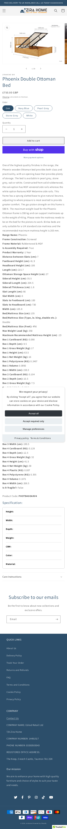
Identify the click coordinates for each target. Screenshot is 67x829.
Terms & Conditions (40, 438)
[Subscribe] (56, 619)
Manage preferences (33, 429)
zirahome (29, 823)
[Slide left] (26, 68)
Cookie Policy (14, 692)
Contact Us (13, 718)
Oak (8, 108)
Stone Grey (12, 115)
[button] (4, 10)
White (29, 115)
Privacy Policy (14, 699)
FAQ (9, 677)
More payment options (34, 157)
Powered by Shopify (40, 823)
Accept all (34, 413)
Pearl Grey (43, 108)
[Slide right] (40, 68)
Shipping (5, 97)
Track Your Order (15, 662)
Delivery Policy (14, 655)
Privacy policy (21, 438)
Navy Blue (23, 108)
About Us (11, 648)
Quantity (6, 122)
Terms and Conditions (18, 684)
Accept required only (33, 421)
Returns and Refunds (18, 670)
